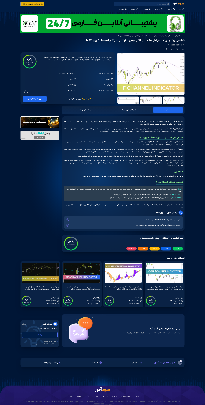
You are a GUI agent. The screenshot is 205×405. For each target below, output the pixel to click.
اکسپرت (88, 396)
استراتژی (105, 396)
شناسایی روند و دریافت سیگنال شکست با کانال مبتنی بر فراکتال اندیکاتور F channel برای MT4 (144, 36)
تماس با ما (69, 396)
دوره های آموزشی (126, 396)
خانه (183, 36)
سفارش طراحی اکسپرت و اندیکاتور (32, 4)
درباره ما (79, 396)
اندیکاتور (177, 36)
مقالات (96, 396)
